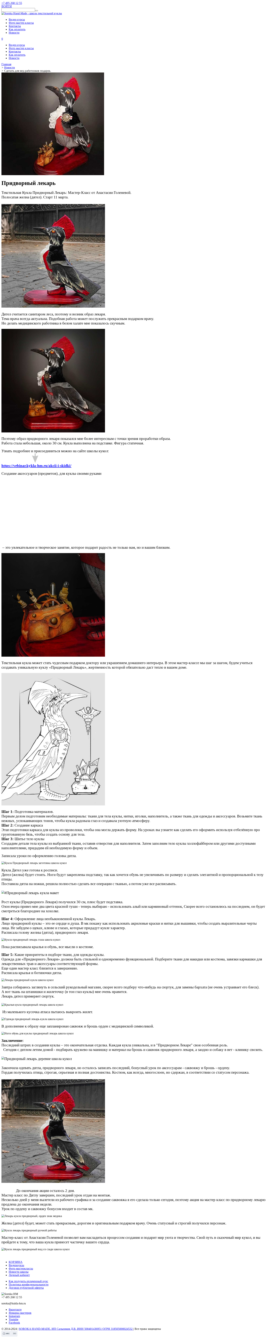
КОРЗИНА (16, 1262)
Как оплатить (17, 29)
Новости (14, 32)
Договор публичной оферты (26, 1287)
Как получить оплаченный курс (28, 1281)
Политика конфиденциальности (28, 1284)
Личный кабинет (19, 1275)
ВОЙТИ (6, 6)
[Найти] (36, 10)
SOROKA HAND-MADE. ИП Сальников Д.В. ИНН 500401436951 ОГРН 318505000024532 (76, 1328)
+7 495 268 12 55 (11, 3)
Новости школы (19, 1271)
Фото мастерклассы (21, 1268)
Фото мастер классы (21, 22)
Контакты (15, 26)
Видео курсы (17, 19)
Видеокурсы (16, 1265)
